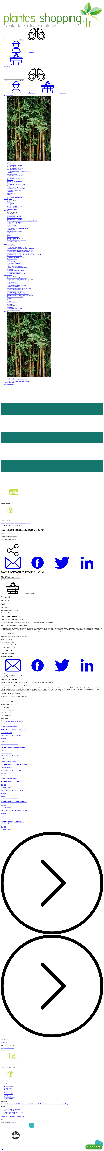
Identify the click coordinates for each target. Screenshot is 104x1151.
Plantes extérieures (8, 95)
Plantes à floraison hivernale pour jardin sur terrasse (20, 253)
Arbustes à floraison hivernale (14, 169)
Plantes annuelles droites (13, 310)
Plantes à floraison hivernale (14, 219)
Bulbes (9, 235)
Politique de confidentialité (17, 1116)
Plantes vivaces (8, 275)
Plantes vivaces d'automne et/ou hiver (16, 285)
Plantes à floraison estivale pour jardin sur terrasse (20, 250)
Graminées (10, 191)
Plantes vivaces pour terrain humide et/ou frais (19, 288)
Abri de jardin (10, 203)
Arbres (9, 185)
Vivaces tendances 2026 (13, 302)
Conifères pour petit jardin (14, 223)
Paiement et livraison (23, 1104)
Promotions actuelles (12, 1104)
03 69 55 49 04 (4, 1042)
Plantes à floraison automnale (14, 218)
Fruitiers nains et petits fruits (14, 266)
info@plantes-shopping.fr (7, 1048)
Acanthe (9, 300)
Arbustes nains (11, 164)
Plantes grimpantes (12, 174)
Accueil (3, 523)
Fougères (9, 298)
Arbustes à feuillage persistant (14, 178)
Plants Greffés (10, 378)
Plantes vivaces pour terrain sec (15, 289)
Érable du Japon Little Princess (12, 1113)
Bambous (9, 194)
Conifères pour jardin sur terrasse (15, 257)
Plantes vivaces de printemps (14, 282)
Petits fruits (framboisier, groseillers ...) (17, 188)
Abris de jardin (8, 199)
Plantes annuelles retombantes (14, 308)
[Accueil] (53, 27)
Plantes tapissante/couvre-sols (14, 231)
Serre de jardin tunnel (9, 382)
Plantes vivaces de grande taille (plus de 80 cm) (19, 280)
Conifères (9, 172)
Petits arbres (10, 180)
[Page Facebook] (2, 1149)
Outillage (9, 202)
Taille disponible (5, 576)
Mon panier (63, 93)
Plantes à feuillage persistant (14, 261)
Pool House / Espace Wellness (15, 204)
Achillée (9, 301)
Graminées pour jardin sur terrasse (16, 273)
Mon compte (31, 93)
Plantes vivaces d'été (12, 283)
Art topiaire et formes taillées (14, 197)
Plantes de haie (11, 177)
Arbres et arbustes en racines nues (15, 196)
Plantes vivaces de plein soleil (14, 291)
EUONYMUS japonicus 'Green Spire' (14, 1112)
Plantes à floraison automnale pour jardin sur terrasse (20, 251)
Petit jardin (6, 210)
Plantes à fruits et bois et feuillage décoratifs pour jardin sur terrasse (24, 254)
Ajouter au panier (30, 593)
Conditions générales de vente (36, 1104)
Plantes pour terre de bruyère (14, 181)
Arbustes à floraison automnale (15, 168)
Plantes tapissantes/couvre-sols (15, 175)
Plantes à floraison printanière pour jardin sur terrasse (20, 248)
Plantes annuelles (8, 304)
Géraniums (10, 307)
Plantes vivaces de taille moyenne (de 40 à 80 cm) (20, 279)
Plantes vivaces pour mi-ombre (15, 297)
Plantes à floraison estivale (14, 216)
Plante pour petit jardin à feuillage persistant (18, 228)
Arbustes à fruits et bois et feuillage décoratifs (18, 171)
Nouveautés (4, 1104)
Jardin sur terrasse (8, 244)
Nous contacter (48, 1104)
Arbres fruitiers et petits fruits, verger (16, 184)
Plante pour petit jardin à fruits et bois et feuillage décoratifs (22, 221)
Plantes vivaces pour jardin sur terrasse (17, 267)
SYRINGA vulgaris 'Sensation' (12, 1111)
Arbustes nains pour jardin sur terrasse (17, 247)
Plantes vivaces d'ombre (13, 286)
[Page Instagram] (1, 1149)
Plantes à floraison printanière (14, 215)
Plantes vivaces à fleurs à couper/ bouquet (18, 294)
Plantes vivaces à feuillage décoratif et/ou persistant (20, 295)
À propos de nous (57, 1104)
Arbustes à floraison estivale (14, 166)
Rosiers (9, 162)
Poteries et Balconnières (13, 207)
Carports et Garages (12, 209)
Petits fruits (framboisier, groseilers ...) (16, 240)
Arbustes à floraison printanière (15, 165)
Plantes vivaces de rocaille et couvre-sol (17, 278)
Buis (8, 183)
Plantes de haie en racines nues (15, 187)
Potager (6, 311)
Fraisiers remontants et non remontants (17, 379)
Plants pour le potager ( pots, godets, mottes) (18, 381)
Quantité (3, 579)
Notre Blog (65, 1104)
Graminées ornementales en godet (15, 292)
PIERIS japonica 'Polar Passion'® (12, 1109)
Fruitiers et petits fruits (13, 237)
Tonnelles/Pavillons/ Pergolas (14, 206)
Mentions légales (5, 1116)
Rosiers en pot (10, 193)
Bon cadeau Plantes (9, 384)
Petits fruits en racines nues (14, 190)
